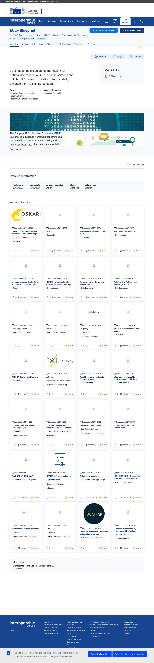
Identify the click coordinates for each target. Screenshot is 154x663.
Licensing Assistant (50, 628)
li (49, 140)
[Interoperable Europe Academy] (26, 527)
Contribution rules (73, 642)
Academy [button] (95, 21)
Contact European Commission (100, 633)
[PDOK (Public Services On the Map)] (94, 230)
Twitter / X (127, 630)
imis (56, 136)
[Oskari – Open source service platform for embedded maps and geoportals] (26, 230)
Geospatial (41, 38)
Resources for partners (97, 628)
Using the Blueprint (47, 44)
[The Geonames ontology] (128, 230)
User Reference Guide (74, 628)
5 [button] (48, 548)
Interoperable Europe (51, 633)
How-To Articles (72, 636)
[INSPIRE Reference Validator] (60, 476)
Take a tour (70, 625)
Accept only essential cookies (130, 654)
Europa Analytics (95, 636)
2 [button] (14, 346)
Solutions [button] (52, 21)
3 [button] (117, 548)
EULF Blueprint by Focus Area (70, 44)
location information (32, 140)
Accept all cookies (100, 654)
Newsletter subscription (131, 625)
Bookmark (101, 56)
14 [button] (16, 548)
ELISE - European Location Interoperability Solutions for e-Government (42, 35)
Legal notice (71, 648)
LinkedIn (127, 633)
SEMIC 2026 (106, 21)
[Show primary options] (141, 47)
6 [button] (48, 394)
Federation (70, 645)
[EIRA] (60, 527)
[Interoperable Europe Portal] (22, 21)
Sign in (115, 21)
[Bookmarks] (135, 21)
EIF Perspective (115, 76)
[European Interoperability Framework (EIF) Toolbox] (128, 527)
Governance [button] (82, 21)
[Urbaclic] (60, 230)
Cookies (92, 630)
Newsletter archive (130, 628)
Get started (125, 21)
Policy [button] (41, 21)
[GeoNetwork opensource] (94, 424)
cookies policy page (52, 653)
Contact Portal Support (74, 639)
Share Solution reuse (132, 30)
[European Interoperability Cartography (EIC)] (26, 424)
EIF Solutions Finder (50, 630)
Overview (14, 44)
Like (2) (118, 56)
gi (13, 144)
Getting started (28, 44)
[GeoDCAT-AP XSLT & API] (26, 476)
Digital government (26, 38)
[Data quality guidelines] (94, 476)
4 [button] (82, 346)
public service (24, 144)
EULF (58, 133)
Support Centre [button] (66, 21)
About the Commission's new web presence (104, 625)
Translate (137, 56)
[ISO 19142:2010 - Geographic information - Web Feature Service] (128, 476)
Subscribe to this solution (103, 30)
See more (92, 44)
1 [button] (14, 251)
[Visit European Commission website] (27, 10)
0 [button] (49, 251)
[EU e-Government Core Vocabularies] (128, 424)
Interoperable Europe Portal (53, 625)
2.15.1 (12, 630)
